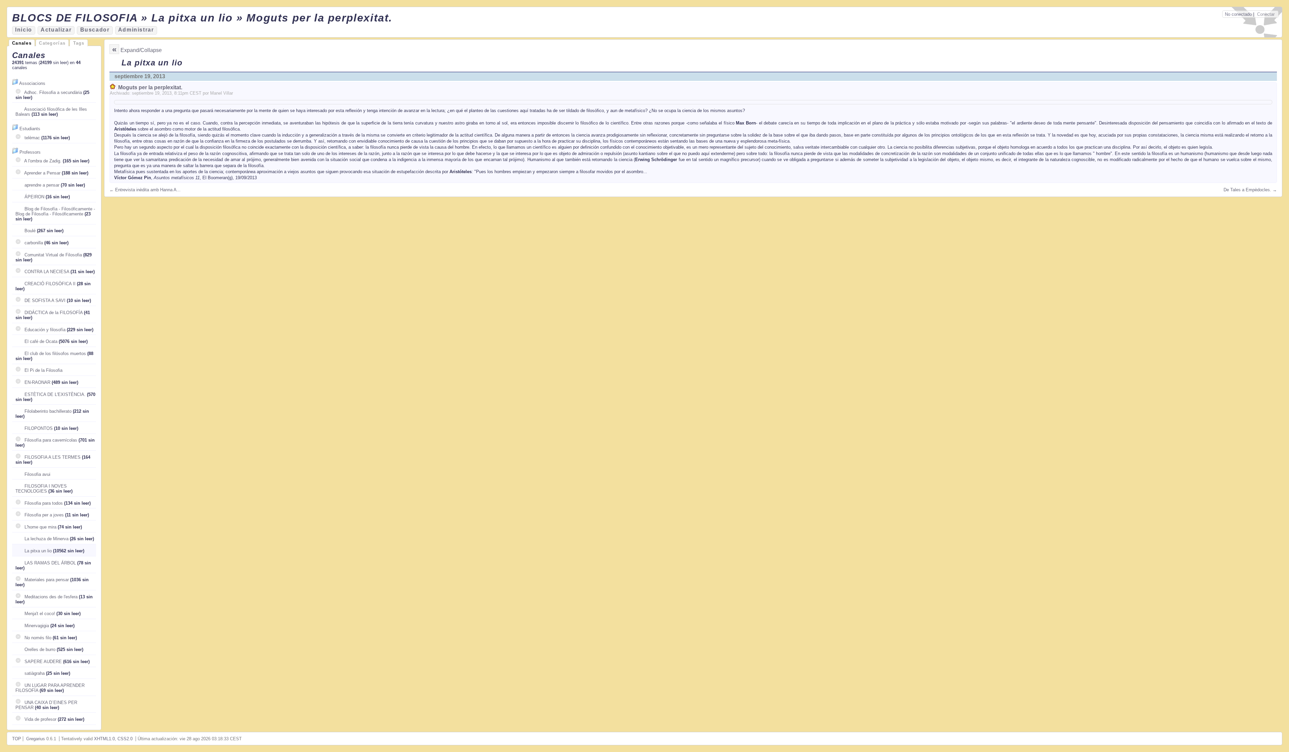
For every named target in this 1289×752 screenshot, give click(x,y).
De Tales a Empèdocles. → (1250, 189)
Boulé (30, 230)
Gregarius (35, 738)
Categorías (52, 43)
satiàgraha (35, 673)
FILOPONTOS (39, 428)
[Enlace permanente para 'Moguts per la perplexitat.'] (113, 87)
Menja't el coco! (40, 613)
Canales (22, 43)
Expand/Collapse (141, 50)
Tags (79, 43)
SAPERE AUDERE (43, 661)
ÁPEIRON (34, 196)
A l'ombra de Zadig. (42, 160)
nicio (23, 30)
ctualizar (56, 30)
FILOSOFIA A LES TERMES (53, 457)
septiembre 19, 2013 (139, 76)
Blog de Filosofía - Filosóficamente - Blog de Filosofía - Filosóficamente (55, 211)
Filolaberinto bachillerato (48, 411)
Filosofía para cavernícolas (51, 440)
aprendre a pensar (42, 185)
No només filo (38, 637)
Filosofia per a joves (44, 514)
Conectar (1266, 14)
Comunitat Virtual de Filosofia (53, 254)
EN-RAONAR (37, 382)
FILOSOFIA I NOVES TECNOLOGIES (41, 489)
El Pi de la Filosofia (43, 370)
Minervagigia (37, 625)
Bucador (95, 30)
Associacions (32, 83)
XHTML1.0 (104, 738)
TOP (16, 738)
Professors (30, 152)
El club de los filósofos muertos (55, 353)
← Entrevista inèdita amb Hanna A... (145, 189)
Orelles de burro (40, 649)
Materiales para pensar (47, 579)
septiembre (142, 93)
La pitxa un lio (38, 550)
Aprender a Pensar (42, 173)
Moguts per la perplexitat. (150, 87)
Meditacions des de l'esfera (51, 596)
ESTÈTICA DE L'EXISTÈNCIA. (55, 394)
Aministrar (136, 30)
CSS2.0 (125, 738)
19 (157, 93)
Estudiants (29, 128)
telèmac (32, 137)
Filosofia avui (37, 474)
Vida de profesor (40, 719)
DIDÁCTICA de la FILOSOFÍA (54, 312)
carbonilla (34, 242)
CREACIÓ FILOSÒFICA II (50, 283)
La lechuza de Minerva (46, 538)
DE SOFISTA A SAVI (45, 300)
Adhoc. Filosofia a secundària (53, 92)
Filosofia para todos (44, 503)
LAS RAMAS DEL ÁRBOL (50, 562)
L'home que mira (40, 527)
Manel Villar (221, 93)
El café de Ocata (41, 341)
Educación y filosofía (45, 329)
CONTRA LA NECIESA (47, 271)
